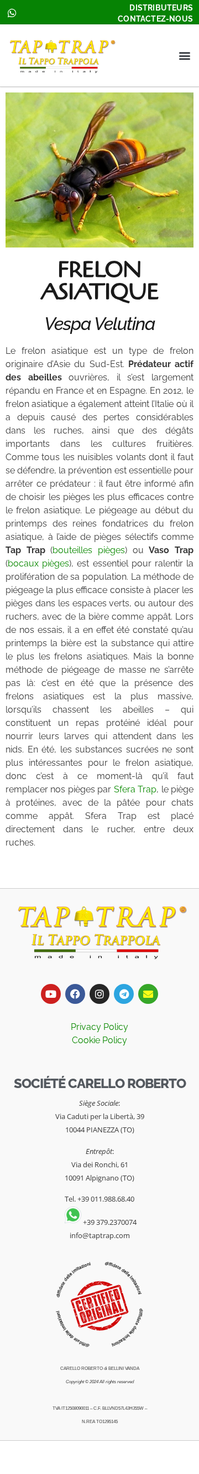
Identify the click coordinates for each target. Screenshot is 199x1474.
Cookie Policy (99, 1040)
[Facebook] (75, 994)
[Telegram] (124, 994)
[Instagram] (99, 994)
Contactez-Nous (155, 18)
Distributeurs (161, 7)
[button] (184, 56)
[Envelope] (148, 994)
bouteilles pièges (89, 550)
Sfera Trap (135, 789)
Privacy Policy (99, 1027)
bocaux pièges (38, 563)
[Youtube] (51, 994)
